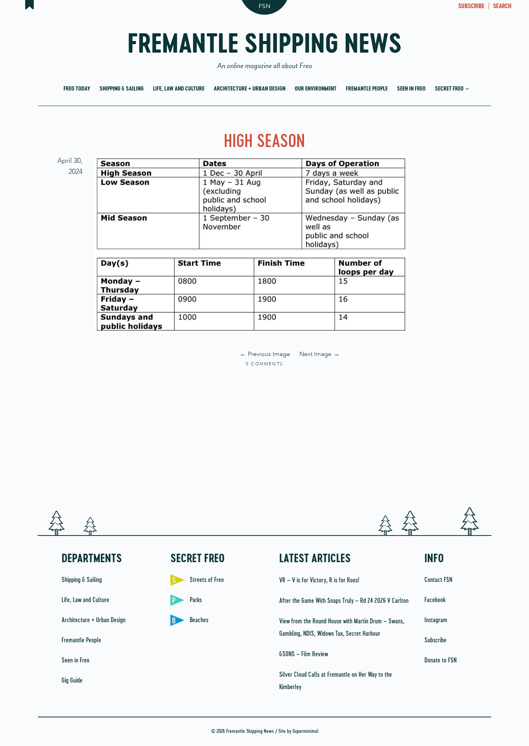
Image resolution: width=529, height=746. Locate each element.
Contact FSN (438, 580)
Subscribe (435, 640)
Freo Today (77, 89)
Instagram (435, 620)
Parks (196, 600)
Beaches (199, 620)
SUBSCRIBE (471, 6)
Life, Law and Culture (178, 89)
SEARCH (502, 6)
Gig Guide (72, 681)
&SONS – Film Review (303, 654)
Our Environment (316, 89)
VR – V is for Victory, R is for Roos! (319, 580)
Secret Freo (450, 89)
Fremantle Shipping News (264, 47)
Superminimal (305, 731)
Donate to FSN (440, 660)
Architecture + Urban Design (249, 89)
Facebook (434, 600)
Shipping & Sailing (122, 89)
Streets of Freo (207, 580)
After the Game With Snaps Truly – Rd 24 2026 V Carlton (344, 601)
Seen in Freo (411, 89)
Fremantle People (367, 89)
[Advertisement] (264, 437)
